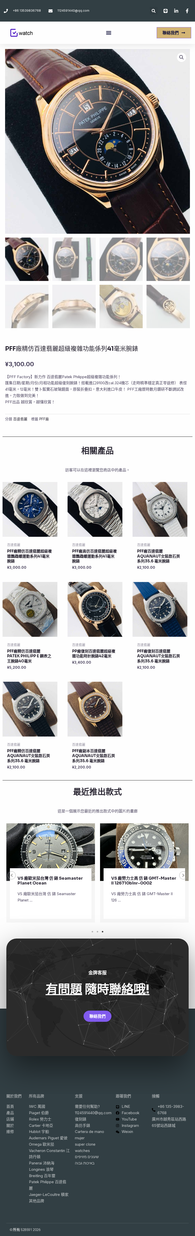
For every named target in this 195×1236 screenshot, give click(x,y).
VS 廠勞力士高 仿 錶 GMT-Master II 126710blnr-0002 (143, 881)
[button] (154, 11)
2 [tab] (97, 931)
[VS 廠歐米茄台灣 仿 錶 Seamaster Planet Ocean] (50, 852)
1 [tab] (92, 931)
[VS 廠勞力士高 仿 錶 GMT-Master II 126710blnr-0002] (144, 852)
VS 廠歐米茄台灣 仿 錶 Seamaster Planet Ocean (50, 881)
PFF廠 (44, 419)
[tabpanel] (51, 873)
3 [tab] (102, 931)
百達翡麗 (20, 419)
